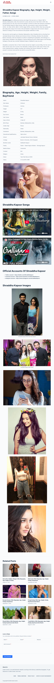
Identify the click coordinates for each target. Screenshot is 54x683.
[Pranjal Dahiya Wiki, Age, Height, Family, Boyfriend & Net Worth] (39, 591)
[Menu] (50, 2)
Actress (13, 16)
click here (18, 671)
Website (39, 639)
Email (22, 639)
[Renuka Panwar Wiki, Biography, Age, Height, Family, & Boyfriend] (14, 591)
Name (5, 639)
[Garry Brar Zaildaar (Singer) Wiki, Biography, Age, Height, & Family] (14, 570)
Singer (17, 16)
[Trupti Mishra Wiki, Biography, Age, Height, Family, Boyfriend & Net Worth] (39, 612)
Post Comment (7, 656)
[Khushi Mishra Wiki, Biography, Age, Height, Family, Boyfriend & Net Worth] (14, 612)
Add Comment (7, 644)
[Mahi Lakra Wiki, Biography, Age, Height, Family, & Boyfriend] (39, 570)
